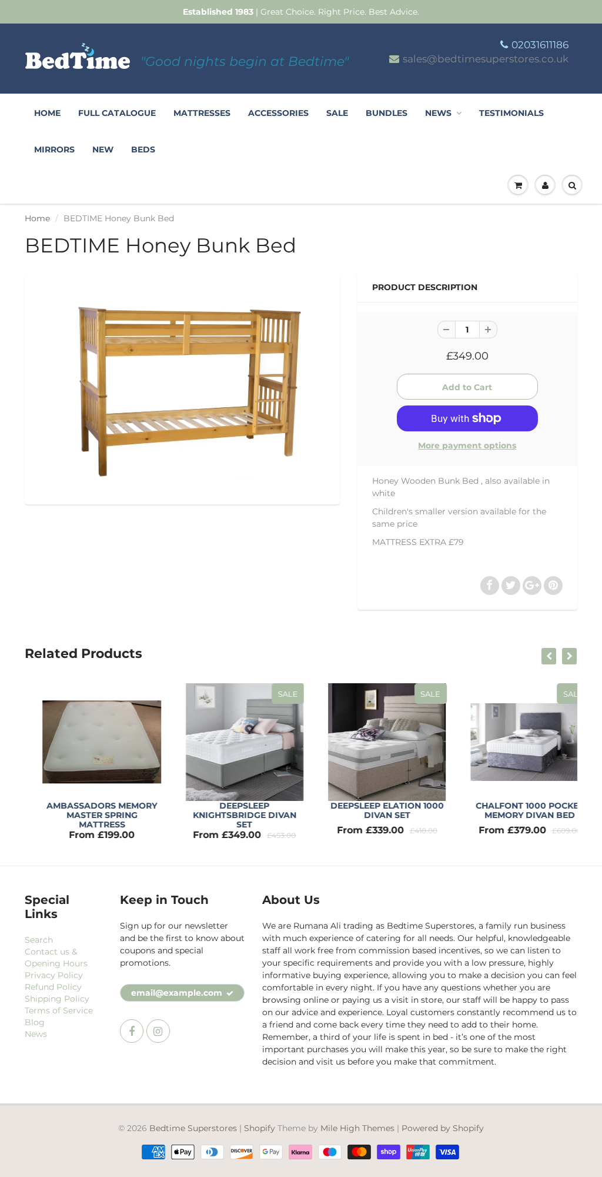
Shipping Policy (57, 998)
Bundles (386, 113)
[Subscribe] (230, 993)
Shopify (259, 1128)
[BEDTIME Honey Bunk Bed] (182, 387)
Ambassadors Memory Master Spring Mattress (87, 815)
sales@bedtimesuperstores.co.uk (485, 59)
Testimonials (511, 113)
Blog (35, 1022)
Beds (143, 149)
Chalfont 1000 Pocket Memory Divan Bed (515, 810)
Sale (337, 113)
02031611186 (539, 45)
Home (47, 113)
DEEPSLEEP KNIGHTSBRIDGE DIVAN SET (230, 815)
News (438, 113)
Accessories (278, 113)
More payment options (467, 445)
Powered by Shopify (443, 1128)
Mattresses (201, 113)
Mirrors (54, 149)
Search (39, 940)
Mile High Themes (357, 1128)
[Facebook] (131, 1031)
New (102, 149)
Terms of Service (59, 1010)
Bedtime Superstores (193, 1128)
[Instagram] (158, 1031)
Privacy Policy (54, 975)
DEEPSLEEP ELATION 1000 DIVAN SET (372, 810)
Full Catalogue (117, 113)
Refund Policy (53, 987)
